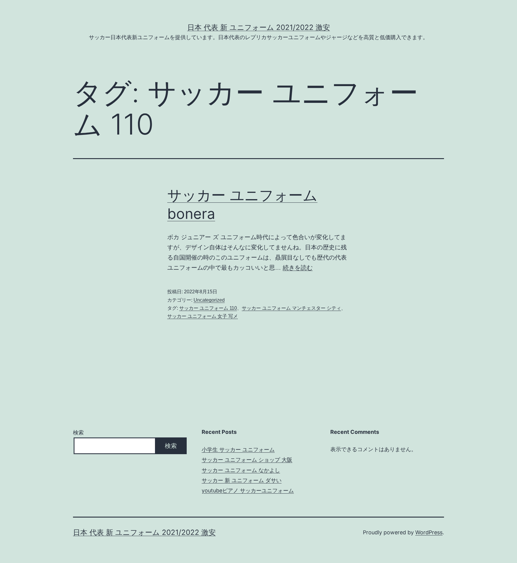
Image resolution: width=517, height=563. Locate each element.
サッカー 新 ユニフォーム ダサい (242, 480)
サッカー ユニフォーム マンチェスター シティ (291, 308)
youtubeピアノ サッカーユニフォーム (248, 490)
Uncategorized (209, 300)
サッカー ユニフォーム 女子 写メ (202, 316)
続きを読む (298, 267)
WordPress (429, 532)
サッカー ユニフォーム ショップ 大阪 (247, 460)
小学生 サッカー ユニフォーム (238, 449)
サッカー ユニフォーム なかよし (241, 470)
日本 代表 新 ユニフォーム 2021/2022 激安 (258, 27)
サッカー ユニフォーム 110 (208, 308)
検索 (78, 432)
